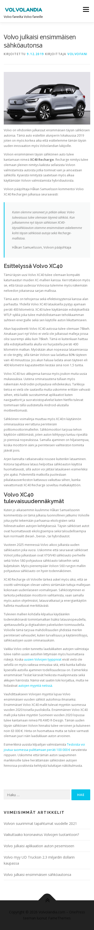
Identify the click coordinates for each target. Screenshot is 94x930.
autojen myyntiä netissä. (35, 685)
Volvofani (77, 54)
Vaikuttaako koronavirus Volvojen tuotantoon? (41, 834)
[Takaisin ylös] (47, 900)
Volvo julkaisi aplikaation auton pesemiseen (39, 845)
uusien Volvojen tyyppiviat (43, 659)
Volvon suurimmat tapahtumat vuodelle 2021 (40, 823)
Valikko (85, 9)
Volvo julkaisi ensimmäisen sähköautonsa (37, 874)
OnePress (77, 912)
